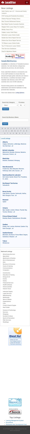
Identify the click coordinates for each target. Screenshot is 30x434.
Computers (6, 270)
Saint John (12, 170)
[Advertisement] (15, 372)
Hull (8, 226)
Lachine (12, 226)
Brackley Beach (7, 218)
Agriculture (6, 256)
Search (5, 123)
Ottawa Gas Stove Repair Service (11, 40)
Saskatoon (6, 236)
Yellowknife (6, 185)
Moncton (21, 168)
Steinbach (11, 160)
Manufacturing (7, 295)
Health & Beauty (7, 285)
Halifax (24, 193)
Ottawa (17, 210)
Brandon (5, 160)
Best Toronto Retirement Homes (11, 21)
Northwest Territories (10, 183)
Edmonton (10, 144)
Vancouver (6, 154)
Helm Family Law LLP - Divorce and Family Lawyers (14, 12)
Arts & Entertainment (9, 260)
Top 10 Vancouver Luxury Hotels (11, 46)
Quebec (5, 224)
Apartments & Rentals (9, 258)
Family (5, 281)
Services (5, 312)
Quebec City (24, 226)
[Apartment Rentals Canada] (15, 56)
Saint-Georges (7, 228)
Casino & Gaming (8, 266)
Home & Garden (7, 287)
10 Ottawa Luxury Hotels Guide (11, 43)
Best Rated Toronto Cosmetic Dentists (13, 24)
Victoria (11, 154)
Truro (12, 195)
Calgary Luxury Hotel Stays (9, 32)
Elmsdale (23, 218)
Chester (12, 193)
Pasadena (24, 177)
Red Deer (8, 146)
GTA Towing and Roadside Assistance (13, 16)
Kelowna (17, 152)
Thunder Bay (23, 210)
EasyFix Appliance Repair (9, 51)
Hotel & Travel (7, 288)
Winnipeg (17, 160)
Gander (11, 177)
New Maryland (14, 168)
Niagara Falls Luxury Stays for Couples (13, 27)
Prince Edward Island (10, 216)
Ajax (4, 210)
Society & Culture (8, 316)
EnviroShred (9, 422)
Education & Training (8, 275)
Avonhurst (12, 234)
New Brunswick (8, 167)
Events (5, 279)
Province (21, 102)
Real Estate (6, 307)
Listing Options (19, 92)
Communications (7, 268)
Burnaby (12, 152)
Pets (4, 303)
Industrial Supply (8, 291)
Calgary (5, 144)
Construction (6, 273)
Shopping (5, 314)
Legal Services (7, 293)
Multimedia (6, 297)
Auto (4, 262)
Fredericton (6, 168)
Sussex (17, 170)
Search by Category (8, 102)
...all (12, 146)
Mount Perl (17, 177)
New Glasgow (7, 195)
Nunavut (5, 200)
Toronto (5, 212)
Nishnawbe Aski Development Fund (16, 424)
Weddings (6, 322)
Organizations (7, 301)
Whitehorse (6, 243)
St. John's (5, 179)
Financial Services (8, 283)
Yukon (5, 241)
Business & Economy (9, 264)
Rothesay (5, 170)
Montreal (17, 226)
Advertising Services (9, 254)
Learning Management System (15, 420)
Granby (4, 226)
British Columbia (8, 150)
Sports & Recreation (8, 318)
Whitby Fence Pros (7, 29)
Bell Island (6, 177)
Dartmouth (18, 193)
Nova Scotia (7, 191)
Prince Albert (19, 234)
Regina (25, 234)
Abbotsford (6, 152)
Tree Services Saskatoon (9, 48)
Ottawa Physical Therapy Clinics (11, 18)
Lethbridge (17, 144)
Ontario (5, 208)
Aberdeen (5, 234)
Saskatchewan (8, 233)
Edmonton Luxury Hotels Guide (11, 35)
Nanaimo (23, 152)
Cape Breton (6, 193)
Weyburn (11, 236)
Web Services (7, 320)
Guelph (8, 210)
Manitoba (6, 158)
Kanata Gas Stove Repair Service (11, 38)
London (12, 210)
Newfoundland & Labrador (12, 175)
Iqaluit (4, 201)
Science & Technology (9, 310)
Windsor (10, 212)
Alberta (5, 142)
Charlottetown (16, 218)
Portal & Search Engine (9, 305)
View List (5, 109)
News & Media (7, 299)
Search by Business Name (10, 117)
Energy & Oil (6, 277)
